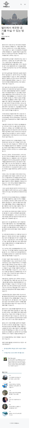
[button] (21, 4)
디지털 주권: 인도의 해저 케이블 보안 (14, 352)
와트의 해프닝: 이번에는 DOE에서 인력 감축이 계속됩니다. (15, 386)
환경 (3, 38)
